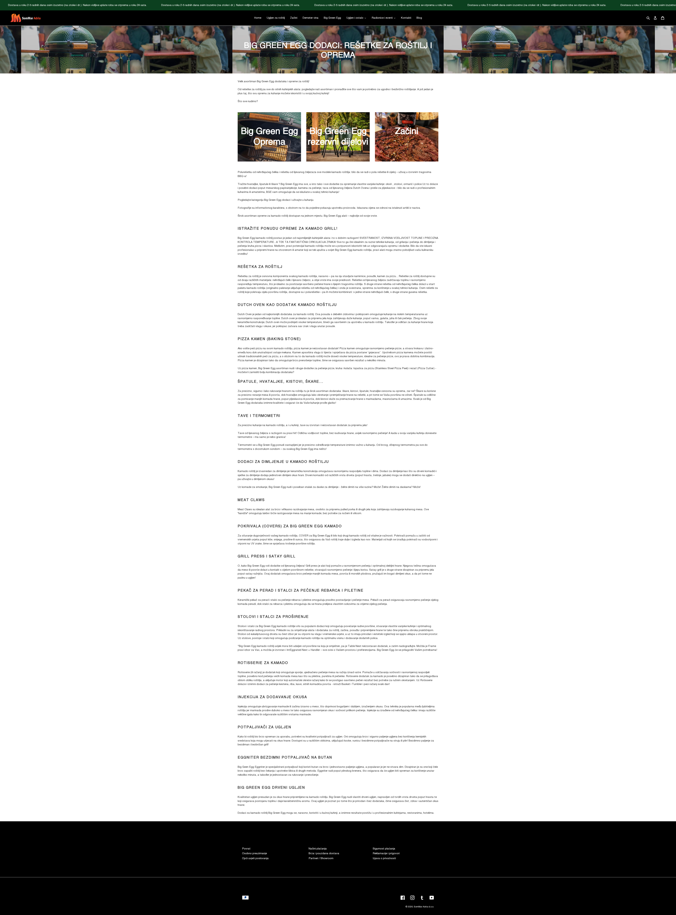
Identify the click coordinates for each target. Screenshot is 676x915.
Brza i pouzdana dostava (324, 853)
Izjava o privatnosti (384, 858)
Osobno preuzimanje (254, 853)
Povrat (246, 848)
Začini (406, 131)
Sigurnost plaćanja (384, 848)
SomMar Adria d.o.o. (424, 907)
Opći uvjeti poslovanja (255, 858)
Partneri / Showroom (321, 858)
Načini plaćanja (318, 848)
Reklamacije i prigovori (386, 853)
